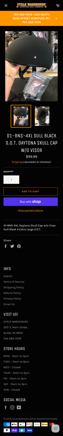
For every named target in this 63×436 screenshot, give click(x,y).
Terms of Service (14, 281)
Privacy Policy (12, 298)
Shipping (17, 162)
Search (8, 276)
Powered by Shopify (47, 418)
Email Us (9, 304)
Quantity (8, 171)
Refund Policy (12, 293)
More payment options (30, 210)
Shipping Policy (14, 287)
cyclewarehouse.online (24, 418)
